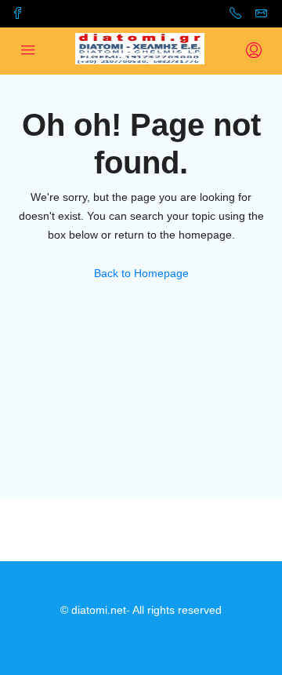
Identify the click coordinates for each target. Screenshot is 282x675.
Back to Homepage (141, 273)
